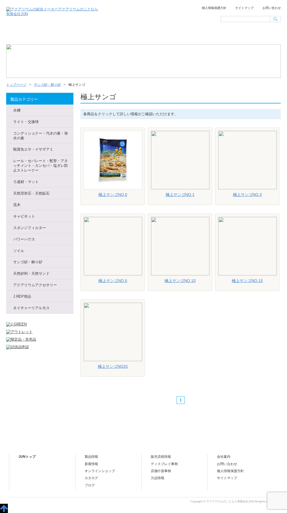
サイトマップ (244, 8)
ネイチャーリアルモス (31, 308)
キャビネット (24, 216)
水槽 (16, 110)
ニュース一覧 (64, 35)
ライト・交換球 (26, 122)
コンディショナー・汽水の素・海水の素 (40, 135)
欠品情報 (157, 478)
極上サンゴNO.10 (180, 280)
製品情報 (91, 457)
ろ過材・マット (26, 182)
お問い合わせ (271, 8)
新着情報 (91, 464)
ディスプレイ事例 (164, 464)
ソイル (18, 251)
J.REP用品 (22, 296)
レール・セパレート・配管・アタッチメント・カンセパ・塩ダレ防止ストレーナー (40, 165)
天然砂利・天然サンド (31, 273)
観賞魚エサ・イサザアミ (33, 149)
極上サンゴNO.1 (180, 194)
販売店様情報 (182, 35)
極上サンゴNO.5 (112, 280)
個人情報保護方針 (214, 8)
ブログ (260, 35)
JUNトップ (27, 457)
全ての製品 (103, 35)
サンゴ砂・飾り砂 (47, 85)
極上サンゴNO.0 (112, 194)
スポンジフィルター (29, 228)
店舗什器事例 (161, 471)
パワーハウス (24, 239)
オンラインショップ (143, 35)
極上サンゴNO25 (113, 366)
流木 (16, 205)
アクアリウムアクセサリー (35, 285)
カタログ (91, 478)
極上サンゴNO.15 (247, 280)
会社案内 (221, 35)
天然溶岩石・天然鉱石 (31, 193)
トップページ (25, 35)
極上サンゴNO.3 (247, 194)
